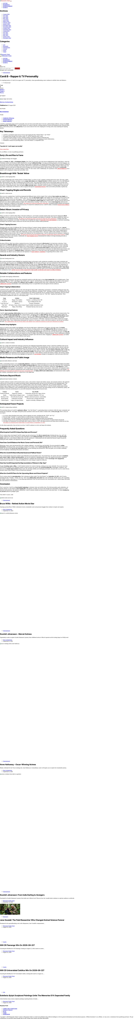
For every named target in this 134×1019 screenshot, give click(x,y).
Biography (6, 4)
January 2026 (6, 24)
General (5, 49)
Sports (5, 7)
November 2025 (7, 26)
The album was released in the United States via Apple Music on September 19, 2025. (24, 422)
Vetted (5, 3)
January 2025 (6, 36)
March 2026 (6, 21)
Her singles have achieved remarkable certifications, (36, 203)
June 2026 (5, 17)
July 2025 (5, 32)
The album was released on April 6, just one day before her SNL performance (38, 218)
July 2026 (5, 15)
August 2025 (6, 31)
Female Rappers (7, 119)
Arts (4, 44)
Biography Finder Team (9, 900)
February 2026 (6, 22)
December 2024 (7, 38)
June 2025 (5, 33)
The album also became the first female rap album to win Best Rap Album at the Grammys (43, 234)
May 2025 (5, 35)
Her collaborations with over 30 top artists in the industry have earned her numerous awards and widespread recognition (34, 321)
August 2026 (6, 14)
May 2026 (5, 18)
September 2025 (7, 29)
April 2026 (5, 19)
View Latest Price (4, 149)
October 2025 (6, 28)
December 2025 (7, 25)
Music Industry (7, 121)
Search (17, 68)
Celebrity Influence (8, 118)
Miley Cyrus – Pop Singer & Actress (6, 102)
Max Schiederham (4, 111)
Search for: (2, 66)
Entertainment (7, 6)
